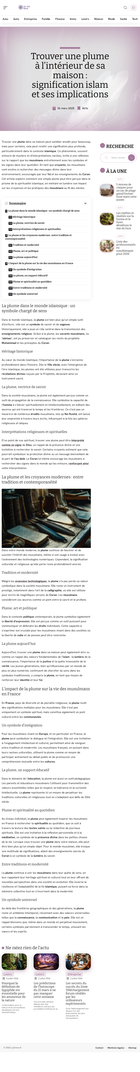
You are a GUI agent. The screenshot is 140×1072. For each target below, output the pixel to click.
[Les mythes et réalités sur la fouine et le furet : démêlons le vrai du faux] (107, 219)
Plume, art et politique (26, 251)
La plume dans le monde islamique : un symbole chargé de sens (44, 210)
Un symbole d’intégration (27, 269)
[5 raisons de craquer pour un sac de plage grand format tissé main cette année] (107, 190)
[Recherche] (125, 7)
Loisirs (8, 974)
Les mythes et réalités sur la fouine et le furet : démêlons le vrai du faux (125, 220)
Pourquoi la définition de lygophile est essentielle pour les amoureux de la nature (14, 991)
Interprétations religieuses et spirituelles (37, 229)
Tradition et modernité (26, 245)
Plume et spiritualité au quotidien (32, 281)
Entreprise (74, 974)
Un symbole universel (25, 293)
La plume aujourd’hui (25, 257)
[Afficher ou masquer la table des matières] (56, 203)
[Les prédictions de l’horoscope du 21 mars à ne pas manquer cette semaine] (46, 961)
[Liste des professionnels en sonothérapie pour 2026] (107, 246)
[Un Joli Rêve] (24, 7)
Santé (121, 236)
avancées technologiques (31, 581)
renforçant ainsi (79, 463)
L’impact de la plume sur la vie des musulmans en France (40, 263)
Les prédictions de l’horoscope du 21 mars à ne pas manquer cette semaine (45, 990)
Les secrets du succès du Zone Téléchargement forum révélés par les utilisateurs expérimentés (77, 993)
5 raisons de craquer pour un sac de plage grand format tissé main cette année (126, 192)
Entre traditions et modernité (30, 287)
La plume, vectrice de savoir (29, 223)
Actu (85, 108)
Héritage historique (24, 216)
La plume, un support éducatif (30, 275)
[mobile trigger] (6, 7)
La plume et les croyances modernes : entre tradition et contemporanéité (38, 237)
